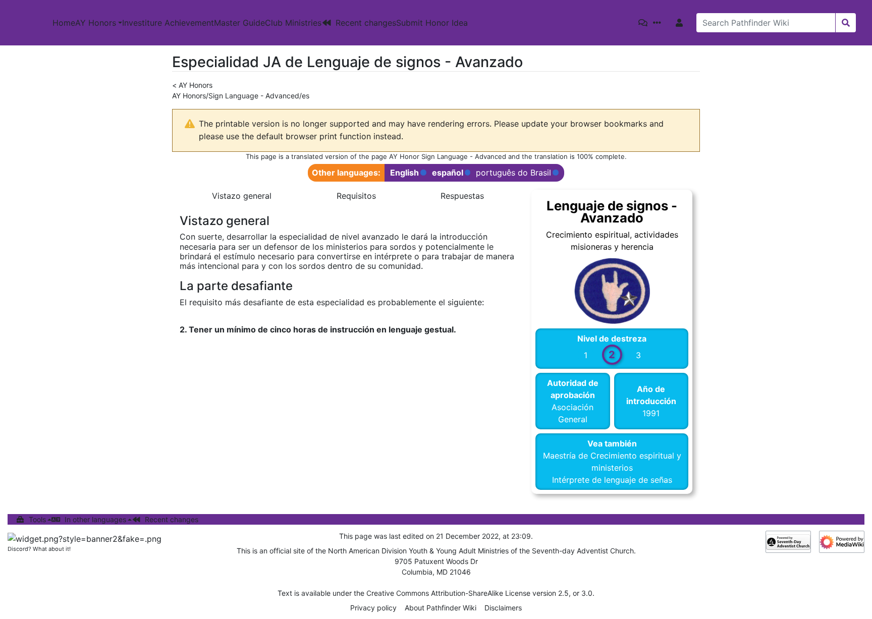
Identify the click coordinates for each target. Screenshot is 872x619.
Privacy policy (373, 607)
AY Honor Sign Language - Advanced (447, 156)
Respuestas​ (462, 196)
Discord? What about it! (39, 548)
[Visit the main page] (26, 22)
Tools (37, 519)
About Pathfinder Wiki (440, 607)
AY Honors (95, 23)
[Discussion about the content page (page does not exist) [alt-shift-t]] (645, 23)
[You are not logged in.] (681, 23)
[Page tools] (659, 23)
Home (63, 23)
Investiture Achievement (168, 23)
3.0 (586, 593)
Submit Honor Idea (432, 23)
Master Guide (239, 23)
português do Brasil (513, 173)
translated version (319, 156)
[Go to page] (845, 22)
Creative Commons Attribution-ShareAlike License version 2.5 (467, 593)
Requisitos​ (356, 196)
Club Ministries (293, 23)
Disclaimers (503, 607)
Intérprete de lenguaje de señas (612, 480)
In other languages (95, 519)
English (404, 173)
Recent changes (366, 23)
